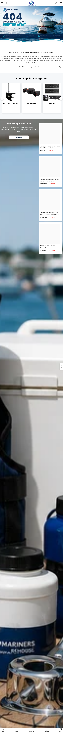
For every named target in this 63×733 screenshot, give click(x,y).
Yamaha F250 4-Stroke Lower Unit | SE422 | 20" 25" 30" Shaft (49, 180)
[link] (17, 730)
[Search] (7, 3)
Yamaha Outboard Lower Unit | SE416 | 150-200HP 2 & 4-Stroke (50, 147)
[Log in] (56, 3)
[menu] (2, 3)
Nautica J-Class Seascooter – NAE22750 (48, 246)
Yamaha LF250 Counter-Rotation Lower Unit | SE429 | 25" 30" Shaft (49, 213)
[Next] (61, 98)
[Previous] (2, 98)
